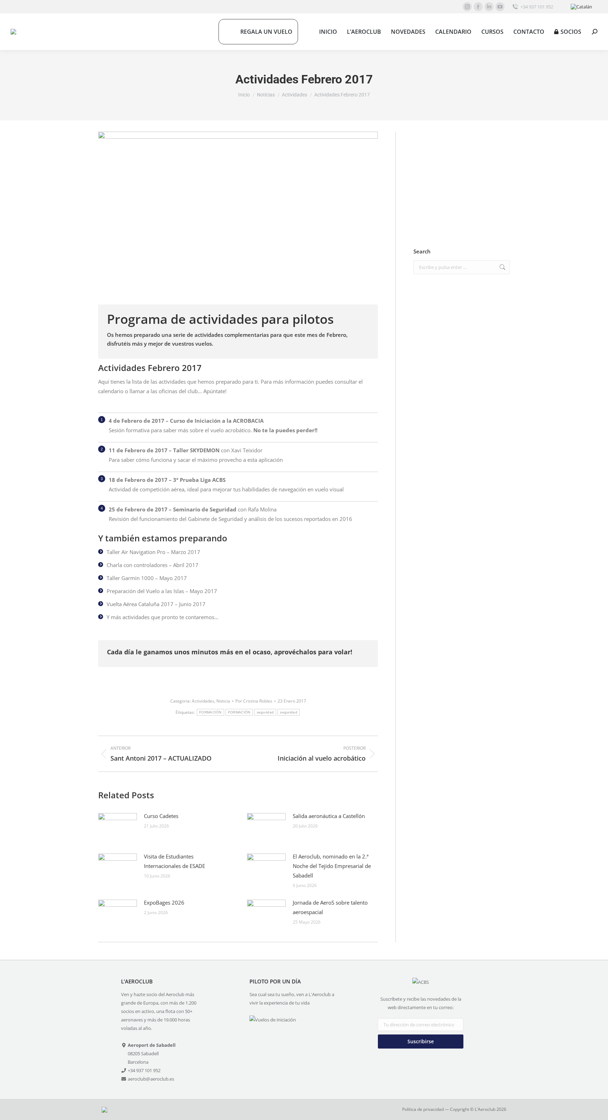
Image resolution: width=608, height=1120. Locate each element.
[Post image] (117, 827)
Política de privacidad (423, 1109)
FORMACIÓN (210, 712)
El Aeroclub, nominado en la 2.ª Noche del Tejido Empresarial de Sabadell (332, 866)
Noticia (223, 701)
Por (253, 701)
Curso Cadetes (161, 815)
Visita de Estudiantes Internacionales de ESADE (174, 861)
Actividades (203, 701)
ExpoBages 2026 (164, 902)
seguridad (265, 712)
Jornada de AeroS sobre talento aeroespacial (330, 907)
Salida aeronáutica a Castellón (329, 815)
